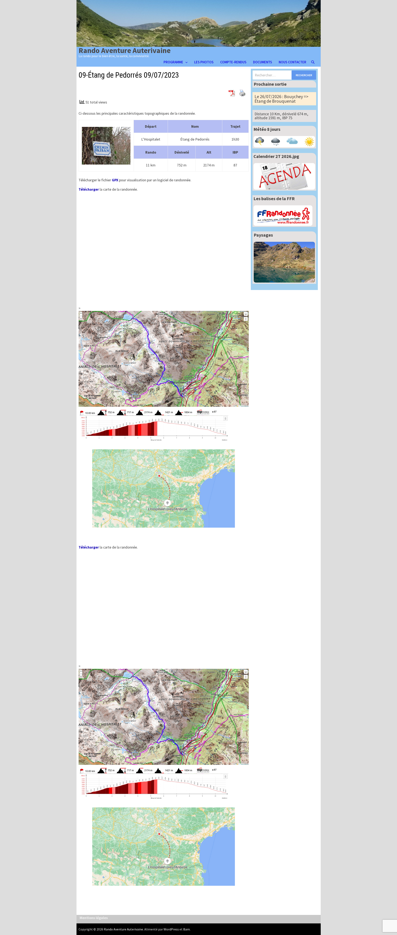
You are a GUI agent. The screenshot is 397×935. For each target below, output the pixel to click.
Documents (262, 62)
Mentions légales (94, 917)
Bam (186, 929)
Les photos (204, 62)
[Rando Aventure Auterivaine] (199, 22)
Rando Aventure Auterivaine (125, 50)
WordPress (171, 929)
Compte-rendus (233, 62)
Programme (173, 62)
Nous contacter (292, 62)
